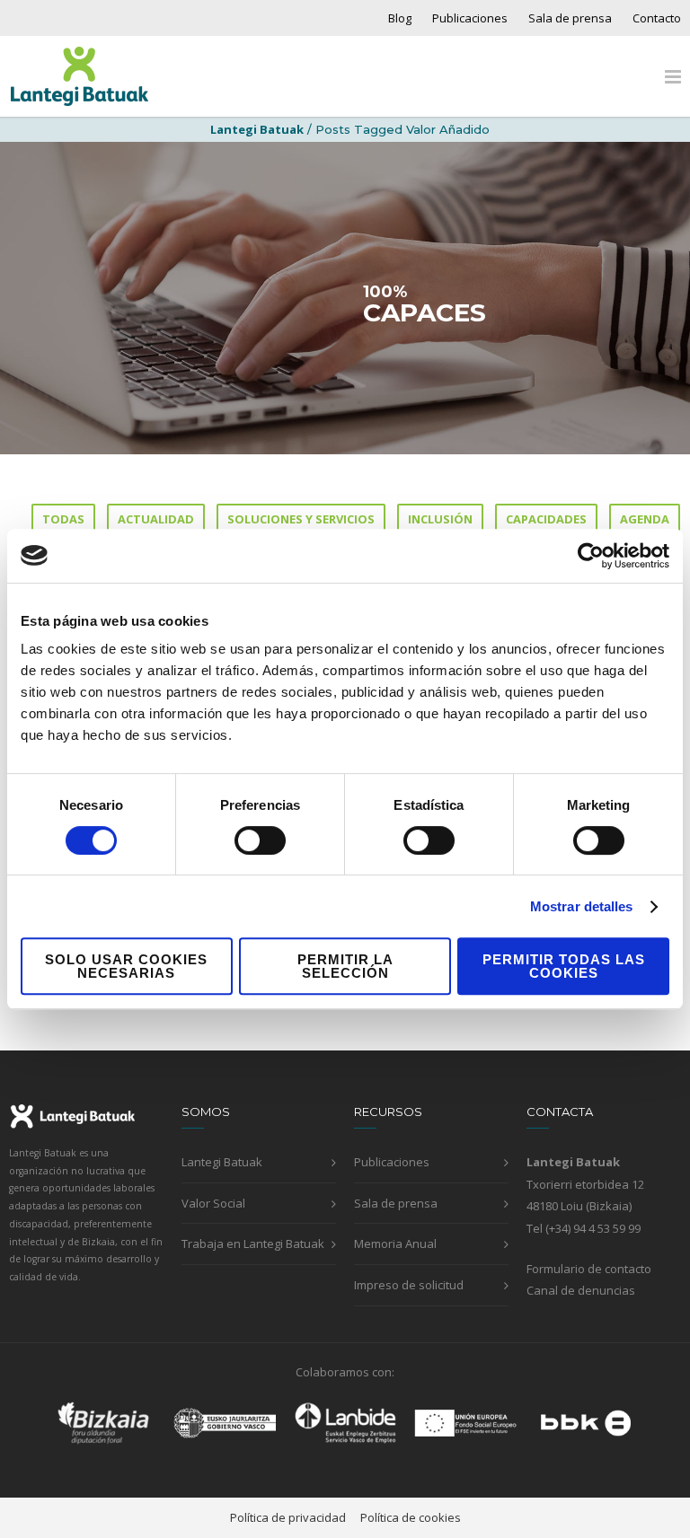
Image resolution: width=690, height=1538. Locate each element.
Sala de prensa (570, 18)
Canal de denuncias (580, 1290)
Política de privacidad (288, 1517)
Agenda (644, 519)
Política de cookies (410, 1517)
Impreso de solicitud (409, 1285)
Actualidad (156, 519)
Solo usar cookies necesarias (126, 966)
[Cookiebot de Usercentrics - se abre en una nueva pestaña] (590, 555)
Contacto (656, 18)
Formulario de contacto (588, 1269)
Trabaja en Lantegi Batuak (252, 1243)
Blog (399, 18)
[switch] (260, 840)
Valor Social (213, 1203)
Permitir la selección (345, 966)
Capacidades (546, 519)
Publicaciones (470, 18)
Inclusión (440, 519)
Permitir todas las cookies (563, 966)
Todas (63, 519)
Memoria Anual (395, 1243)
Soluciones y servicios (301, 519)
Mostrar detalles (581, 906)
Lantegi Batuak (221, 1162)
